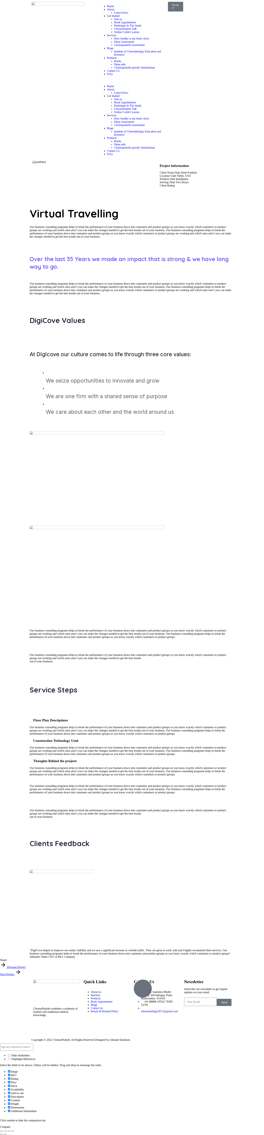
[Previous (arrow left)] (1, 1134)
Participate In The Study (128, 25)
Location (165, 175)
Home (110, 6)
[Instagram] (47, 1027)
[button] (132, 80)
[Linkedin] (66, 1027)
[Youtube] (57, 1027)
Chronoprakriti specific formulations (134, 67)
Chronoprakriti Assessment (129, 44)
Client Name (167, 172)
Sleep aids (120, 64)
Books (117, 61)
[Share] (8, 1131)
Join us (118, 19)
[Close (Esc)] (12, 1131)
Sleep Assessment (124, 41)
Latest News (121, 12)
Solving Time (167, 182)
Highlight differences (23, 1059)
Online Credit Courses (126, 32)
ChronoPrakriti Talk (125, 28)
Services (111, 35)
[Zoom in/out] (1, 1131)
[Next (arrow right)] (5, 1134)
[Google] (9, 959)
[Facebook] (37, 1027)
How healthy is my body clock (131, 38)
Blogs (110, 48)
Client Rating (167, 185)
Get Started (113, 15)
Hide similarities (20, 1055)
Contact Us (113, 70)
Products (112, 57)
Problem (164, 179)
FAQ (110, 74)
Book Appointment (125, 22)
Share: (3, 959)
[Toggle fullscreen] (5, 1131)
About (110, 9)
